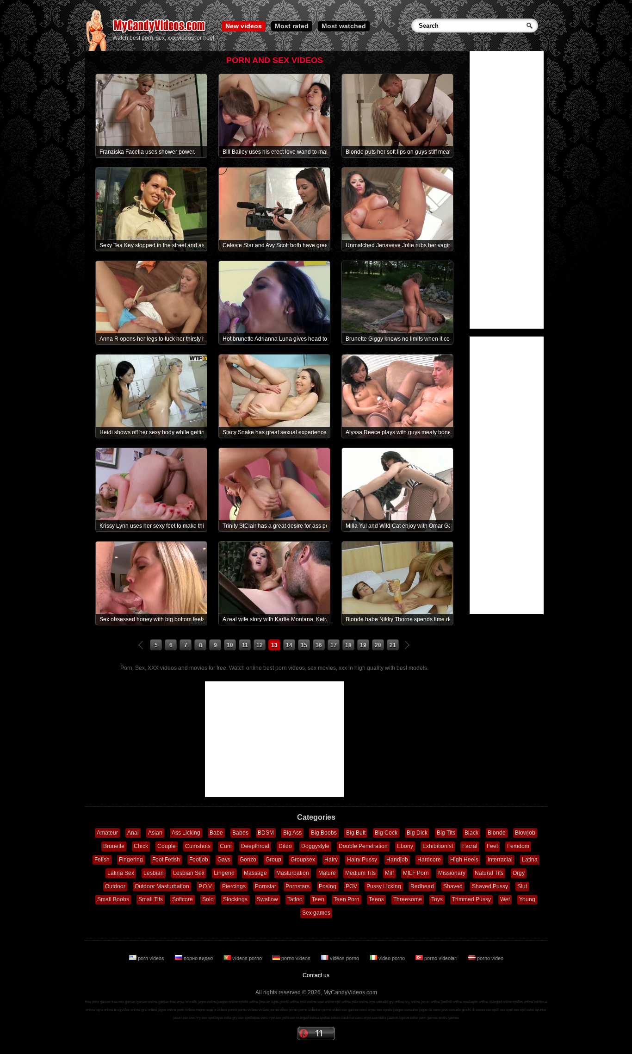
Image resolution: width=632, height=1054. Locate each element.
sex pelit (282, 1018)
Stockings (235, 899)
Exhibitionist (437, 846)
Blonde (497, 832)
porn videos (151, 958)
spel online (325, 1002)
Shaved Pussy (490, 886)
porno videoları (441, 958)
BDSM (266, 832)
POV (351, 886)
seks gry (230, 1018)
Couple (166, 846)
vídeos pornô (227, 1010)
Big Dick (417, 832)
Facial (469, 846)
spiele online (248, 1002)
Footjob (198, 859)
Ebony (405, 846)
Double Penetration (363, 846)
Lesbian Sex (188, 873)
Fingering (131, 859)
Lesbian (153, 873)
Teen (318, 899)
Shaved (453, 886)
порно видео (198, 958)
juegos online (227, 1002)
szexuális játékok (385, 1018)
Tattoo (295, 899)
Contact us (316, 975)
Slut (522, 886)
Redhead (422, 886)
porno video (489, 958)
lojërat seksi (408, 1018)
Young (527, 899)
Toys (437, 899)
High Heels (464, 859)
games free (167, 1002)
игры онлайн (187, 1002)
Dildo (285, 846)
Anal (133, 832)
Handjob (397, 859)
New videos (243, 26)
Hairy (331, 859)
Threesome (407, 899)
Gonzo (248, 859)
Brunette (113, 846)
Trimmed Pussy (471, 899)
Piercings (234, 886)
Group (273, 859)
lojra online (104, 1010)
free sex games (124, 1002)
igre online (149, 1010)
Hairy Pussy (362, 859)
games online (146, 1002)
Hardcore (429, 859)
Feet (492, 846)
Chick (141, 846)
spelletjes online (475, 1002)
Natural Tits (489, 873)
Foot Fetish (166, 859)
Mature (327, 873)
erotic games (449, 1018)
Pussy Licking (383, 886)
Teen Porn (346, 899)
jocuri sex (180, 1018)
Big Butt (356, 832)
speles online (523, 1002)
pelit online (360, 1002)
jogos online (207, 1002)
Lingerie (224, 873)
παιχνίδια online (127, 1010)
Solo (208, 899)
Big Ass (292, 832)
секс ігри (267, 1018)
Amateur (107, 832)
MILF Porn (416, 873)
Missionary (451, 873)
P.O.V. (205, 886)
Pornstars (297, 886)
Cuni (226, 846)
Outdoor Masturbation (162, 886)
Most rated (292, 26)
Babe (216, 832)
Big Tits (446, 832)
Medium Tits (360, 873)
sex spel (506, 1010)
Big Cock (386, 832)
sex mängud (299, 1018)
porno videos (296, 958)
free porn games (98, 1002)
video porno (391, 958)
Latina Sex (120, 873)
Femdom (518, 846)
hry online (412, 1002)
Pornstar (265, 886)
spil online (343, 1002)
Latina (530, 859)
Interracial (500, 859)
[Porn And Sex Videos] (159, 32)
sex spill (492, 1010)
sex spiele (384, 1010)
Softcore (182, 899)
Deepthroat (255, 846)
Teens (376, 899)
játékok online (451, 1002)
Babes (240, 832)
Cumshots (198, 846)
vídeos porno (247, 958)
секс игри (363, 1018)
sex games (350, 1010)
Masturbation (292, 873)
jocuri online (430, 1002)
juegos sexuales (405, 1010)
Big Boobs (324, 832)
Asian (155, 832)
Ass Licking (186, 832)
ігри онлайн (378, 1002)
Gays (223, 859)
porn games (428, 1018)
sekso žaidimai (342, 1018)
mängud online (500, 1002)
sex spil (520, 1010)
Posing (327, 886)
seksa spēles (320, 1018)
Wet (505, 899)
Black (471, 832)
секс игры (367, 1010)
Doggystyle (315, 846)
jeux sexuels (451, 1010)
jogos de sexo (429, 1010)
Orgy (519, 873)
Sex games (316, 913)
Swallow (267, 899)
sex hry (195, 1018)
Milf (389, 873)
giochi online (289, 1002)
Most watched (344, 26)
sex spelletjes (212, 1018)
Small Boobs (113, 899)
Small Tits (150, 899)
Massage (255, 873)
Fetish (102, 859)
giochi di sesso (473, 1010)
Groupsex (303, 859)
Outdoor (115, 886)
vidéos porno (344, 958)
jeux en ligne (269, 1002)
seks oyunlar (536, 1010)
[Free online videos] (96, 49)
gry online (396, 1002)
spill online (308, 1002)
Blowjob (525, 832)
